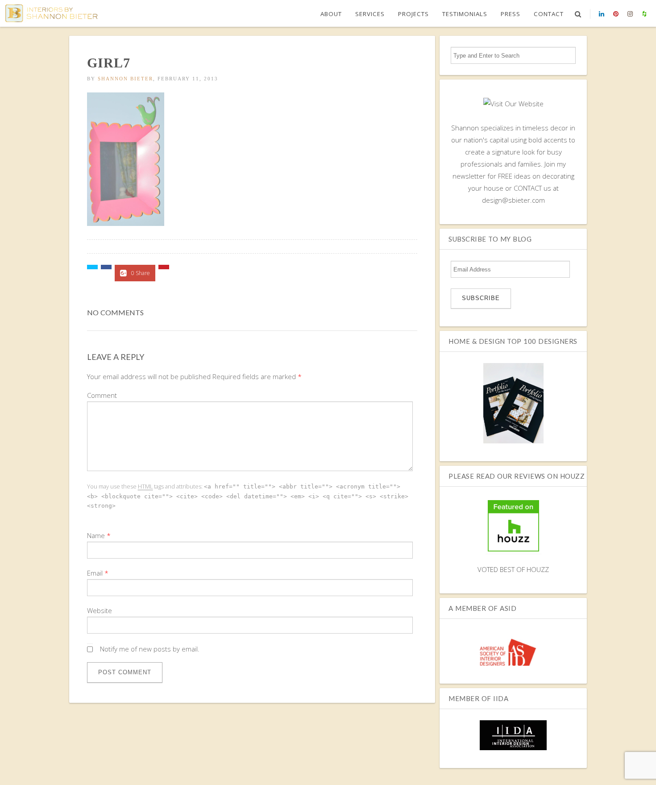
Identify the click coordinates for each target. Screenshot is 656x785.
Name (96, 535)
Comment (102, 395)
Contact (549, 14)
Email (95, 572)
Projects (413, 14)
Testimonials (464, 14)
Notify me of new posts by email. (149, 648)
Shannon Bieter (125, 78)
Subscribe (481, 298)
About (331, 14)
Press (510, 14)
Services (370, 14)
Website (99, 610)
